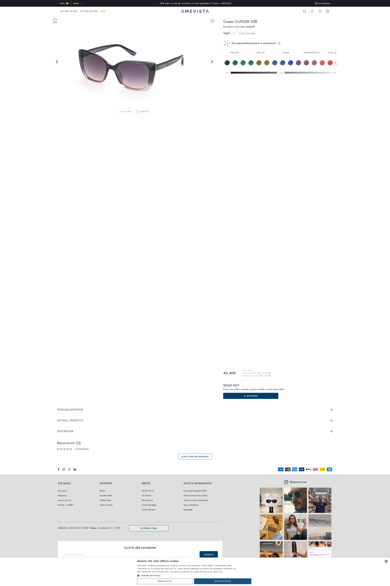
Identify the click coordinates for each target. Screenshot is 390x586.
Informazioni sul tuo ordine (195, 495)
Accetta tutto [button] (223, 581)
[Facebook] (58, 469)
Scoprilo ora (148, 528)
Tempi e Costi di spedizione (196, 500)
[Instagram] (63, 469)
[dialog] (195, 572)
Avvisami (252, 395)
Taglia (226, 33)
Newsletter (188, 509)
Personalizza (147, 500)
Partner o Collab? (66, 504)
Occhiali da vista (89, 11)
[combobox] (386, 561)
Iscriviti (209, 554)
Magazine (62, 495)
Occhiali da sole (68, 11)
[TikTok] (69, 469)
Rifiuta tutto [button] (165, 581)
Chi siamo (62, 490)
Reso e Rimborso (191, 504)
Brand (102, 490)
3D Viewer (146, 495)
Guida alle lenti (148, 509)
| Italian (69, 3)
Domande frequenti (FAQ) (195, 490)
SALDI (103, 11)
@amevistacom (298, 482)
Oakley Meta (105, 500)
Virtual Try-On (148, 490)
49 (233, 33)
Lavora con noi (64, 500)
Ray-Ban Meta (106, 495)
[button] (188, 575)
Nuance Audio (106, 504)
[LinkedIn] (75, 469)
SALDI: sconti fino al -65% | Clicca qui (195, 3)
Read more (218, 571)
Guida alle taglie (149, 504)
